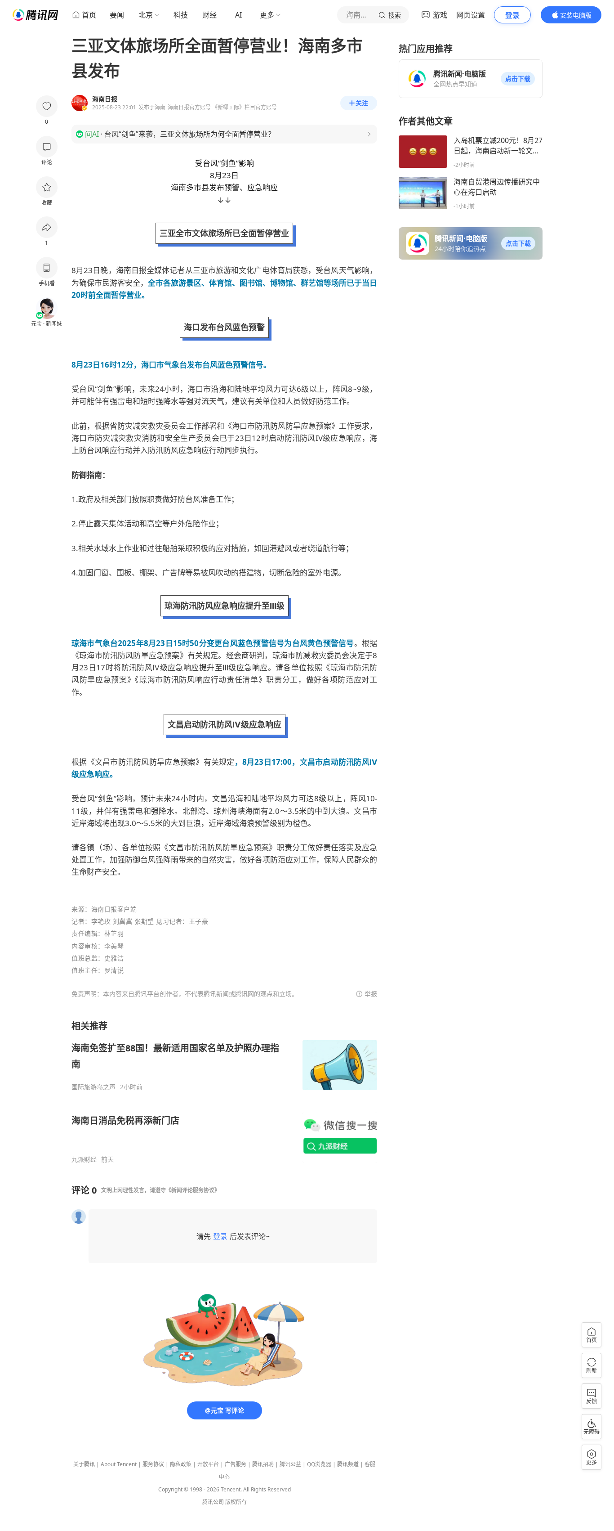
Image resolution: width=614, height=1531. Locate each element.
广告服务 (235, 1464)
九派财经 (84, 1159)
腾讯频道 (348, 1464)
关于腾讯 (84, 1464)
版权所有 (236, 1502)
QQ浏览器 (319, 1464)
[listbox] (224, 1092)
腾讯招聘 (263, 1464)
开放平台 (208, 1464)
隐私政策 (180, 1464)
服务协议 (153, 1464)
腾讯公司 (213, 1502)
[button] (518, 78)
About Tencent (119, 1464)
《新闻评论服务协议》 (193, 1190)
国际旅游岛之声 (93, 1087)
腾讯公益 (290, 1464)
